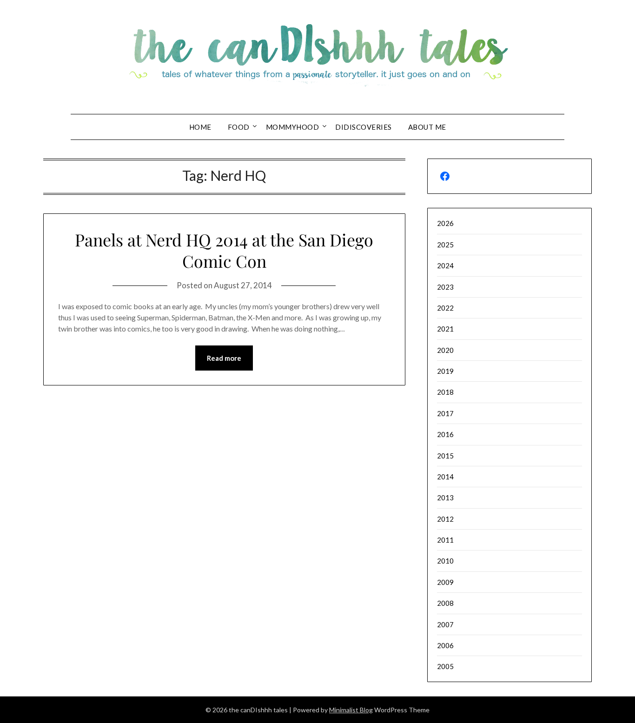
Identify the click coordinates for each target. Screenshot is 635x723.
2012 (445, 519)
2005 (445, 666)
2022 (445, 308)
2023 (445, 287)
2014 (445, 476)
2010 (445, 561)
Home (200, 127)
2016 (445, 434)
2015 (445, 455)
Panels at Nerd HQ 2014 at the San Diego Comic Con (224, 250)
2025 (445, 244)
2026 (445, 223)
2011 (445, 540)
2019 (445, 371)
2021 (445, 329)
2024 (445, 265)
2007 (445, 624)
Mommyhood (292, 127)
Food (239, 127)
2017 (445, 413)
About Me (427, 127)
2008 (445, 603)
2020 (445, 350)
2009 (445, 582)
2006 (445, 645)
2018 (445, 392)
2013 (445, 497)
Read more (224, 358)
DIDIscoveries (363, 127)
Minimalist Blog (351, 710)
